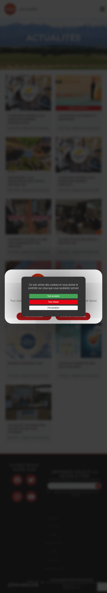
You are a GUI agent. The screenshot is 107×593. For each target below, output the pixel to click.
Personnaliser (53, 307)
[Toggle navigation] (102, 9)
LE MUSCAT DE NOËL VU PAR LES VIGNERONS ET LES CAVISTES (27, 243)
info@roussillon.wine (71, 588)
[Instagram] (17, 496)
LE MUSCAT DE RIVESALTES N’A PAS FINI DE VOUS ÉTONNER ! (26, 429)
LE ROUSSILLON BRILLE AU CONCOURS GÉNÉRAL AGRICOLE (76, 181)
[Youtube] (31, 496)
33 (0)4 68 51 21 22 (72, 585)
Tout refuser (53, 302)
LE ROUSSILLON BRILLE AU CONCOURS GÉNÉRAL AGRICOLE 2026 (26, 119)
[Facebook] (17, 479)
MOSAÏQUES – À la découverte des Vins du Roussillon (26, 181)
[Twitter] (31, 479)
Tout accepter (53, 296)
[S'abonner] (98, 486)
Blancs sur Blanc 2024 (25, 363)
